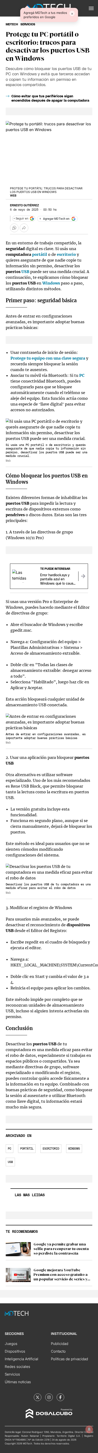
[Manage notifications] (89, 1429)
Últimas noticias (18, 1382)
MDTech (12, 24)
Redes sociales (17, 1366)
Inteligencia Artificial (21, 1359)
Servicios (12, 1374)
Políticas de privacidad (69, 1359)
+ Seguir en (21, 218)
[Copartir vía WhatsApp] (14, 228)
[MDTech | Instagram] (49, 1397)
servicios (27, 24)
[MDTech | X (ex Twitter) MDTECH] (37, 1397)
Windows (51, 283)
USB (25, 271)
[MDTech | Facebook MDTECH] (60, 1397)
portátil (39, 254)
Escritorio (51, 1148)
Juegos (11, 1343)
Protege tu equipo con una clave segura (47, 358)
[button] (91, 8)
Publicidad (59, 1343)
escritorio (66, 254)
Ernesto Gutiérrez (24, 205)
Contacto (58, 1351)
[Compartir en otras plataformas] (24, 228)
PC (81, 375)
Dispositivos (15, 1351)
